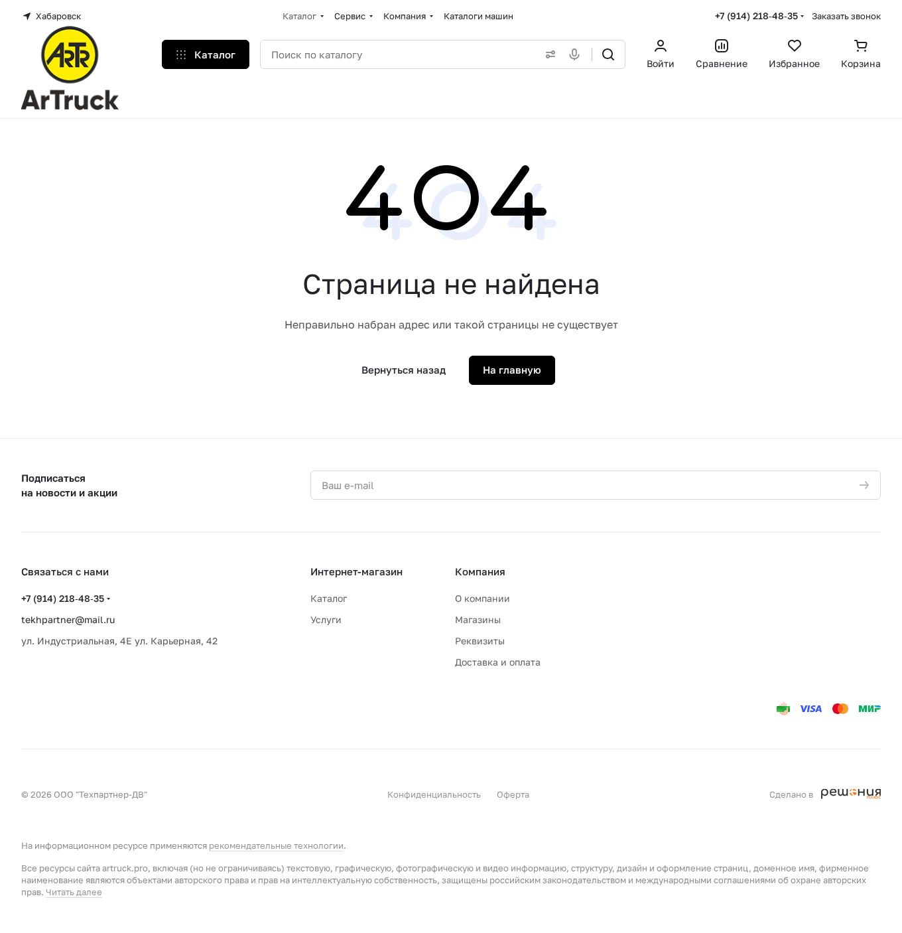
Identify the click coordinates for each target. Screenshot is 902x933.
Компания (480, 571)
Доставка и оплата (498, 662)
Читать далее (74, 892)
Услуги (326, 619)
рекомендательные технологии (276, 845)
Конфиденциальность (434, 794)
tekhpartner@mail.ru (68, 619)
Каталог (328, 598)
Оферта (513, 794)
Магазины (478, 619)
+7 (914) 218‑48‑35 (756, 15)
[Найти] (608, 54)
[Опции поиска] (547, 54)
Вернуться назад (403, 370)
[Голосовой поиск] (577, 54)
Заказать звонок (846, 16)
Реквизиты (480, 640)
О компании (482, 598)
